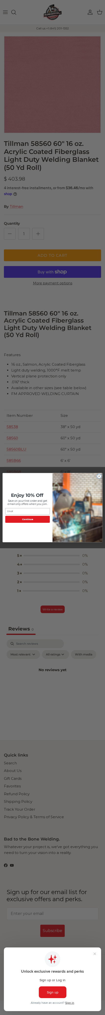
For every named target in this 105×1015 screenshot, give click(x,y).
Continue (27, 519)
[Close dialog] (99, 476)
